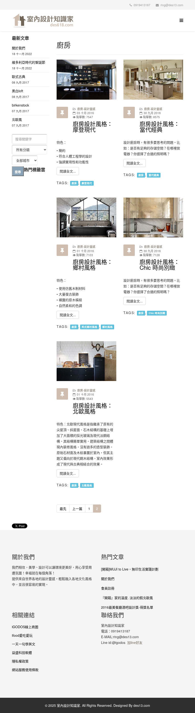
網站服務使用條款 (25, 669)
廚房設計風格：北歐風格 (93, 408)
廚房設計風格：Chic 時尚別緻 (160, 264)
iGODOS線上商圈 (25, 626)
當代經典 (154, 175)
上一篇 (77, 508)
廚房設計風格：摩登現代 (93, 126)
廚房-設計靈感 (86, 109)
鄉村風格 (107, 327)
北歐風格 (87, 485)
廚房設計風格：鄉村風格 (93, 264)
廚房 (74, 183)
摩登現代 (87, 183)
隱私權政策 (20, 661)
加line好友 (134, 642)
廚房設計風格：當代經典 (160, 126)
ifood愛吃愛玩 (22, 635)
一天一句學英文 (23, 644)
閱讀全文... (68, 171)
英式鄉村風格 (89, 327)
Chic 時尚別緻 (157, 313)
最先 (63, 508)
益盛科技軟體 (22, 652)
